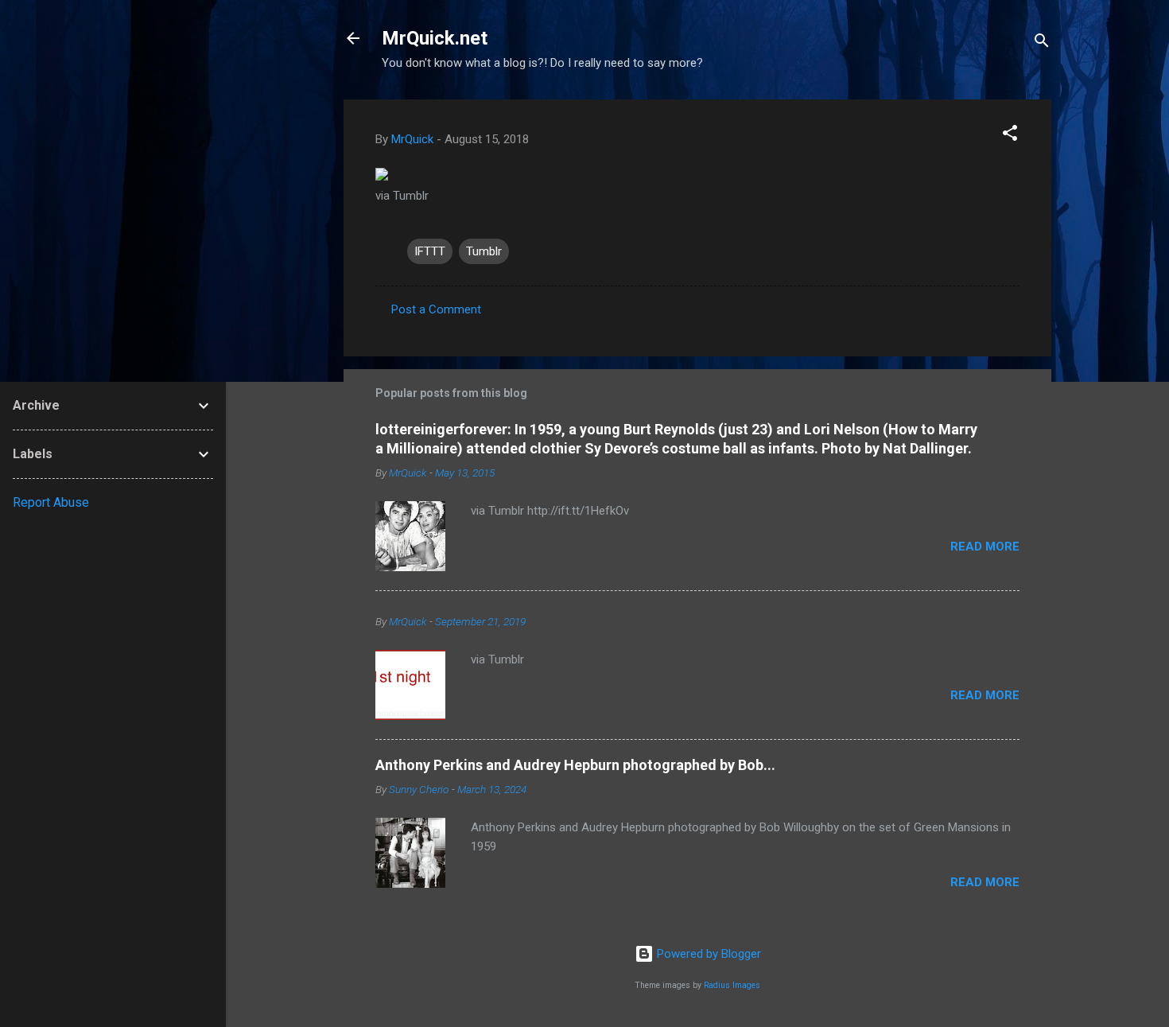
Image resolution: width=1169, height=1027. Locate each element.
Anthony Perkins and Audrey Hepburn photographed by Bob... (575, 765)
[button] (1009, 135)
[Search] (1041, 43)
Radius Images (732, 985)
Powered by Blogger (707, 954)
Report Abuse (51, 502)
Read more (984, 546)
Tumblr (484, 251)
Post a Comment (436, 309)
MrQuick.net (434, 38)
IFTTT (429, 251)
